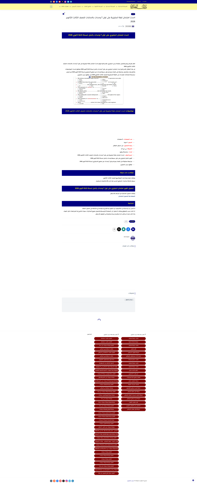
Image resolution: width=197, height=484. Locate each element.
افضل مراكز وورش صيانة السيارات (106, 374)
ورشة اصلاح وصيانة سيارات (106, 409)
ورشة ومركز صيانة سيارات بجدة (106, 402)
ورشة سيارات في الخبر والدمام (106, 377)
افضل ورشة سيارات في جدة (106, 406)
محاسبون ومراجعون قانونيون (106, 359)
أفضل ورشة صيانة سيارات (106, 462)
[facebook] (57, 2)
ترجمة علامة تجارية (133, 342)
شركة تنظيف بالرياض (133, 352)
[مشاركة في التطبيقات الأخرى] (114, 229)
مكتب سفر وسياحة (133, 359)
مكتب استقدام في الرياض (106, 349)
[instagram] (65, 2)
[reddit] (54, 2)
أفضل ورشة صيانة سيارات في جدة (106, 391)
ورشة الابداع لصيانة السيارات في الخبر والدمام (106, 381)
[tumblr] (51, 2)
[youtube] (60, 2)
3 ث (133, 14)
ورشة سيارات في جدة (106, 398)
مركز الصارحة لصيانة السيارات (106, 420)
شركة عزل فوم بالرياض (134, 391)
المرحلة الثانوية (98, 6)
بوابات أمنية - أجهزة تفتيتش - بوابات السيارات (106, 441)
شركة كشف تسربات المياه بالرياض (133, 395)
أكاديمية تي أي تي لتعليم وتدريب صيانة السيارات (106, 469)
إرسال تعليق (129, 299)
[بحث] (51, 6)
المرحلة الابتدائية (122, 6)
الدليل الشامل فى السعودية (106, 363)
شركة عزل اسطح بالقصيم (133, 388)
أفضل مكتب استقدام (106, 342)
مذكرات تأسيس (76, 6)
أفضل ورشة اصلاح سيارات (106, 423)
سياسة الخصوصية (131, 1)
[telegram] (68, 2)
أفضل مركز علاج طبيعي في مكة (106, 473)
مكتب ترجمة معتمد (133, 338)
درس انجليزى (130, 481)
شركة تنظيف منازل (134, 381)
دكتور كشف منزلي (133, 370)
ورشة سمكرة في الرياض (106, 388)
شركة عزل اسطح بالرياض (133, 398)
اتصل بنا (144, 1)
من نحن (139, 1)
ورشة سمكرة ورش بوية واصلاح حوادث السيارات (106, 434)
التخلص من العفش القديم (133, 406)
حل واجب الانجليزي (133, 374)
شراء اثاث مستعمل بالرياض (133, 356)
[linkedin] (71, 2)
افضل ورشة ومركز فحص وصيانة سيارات (106, 445)
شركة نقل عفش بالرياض (133, 409)
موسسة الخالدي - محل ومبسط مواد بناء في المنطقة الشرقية (106, 430)
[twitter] (62, 2)
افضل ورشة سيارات (106, 452)
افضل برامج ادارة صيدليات (133, 377)
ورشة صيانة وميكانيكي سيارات (106, 395)
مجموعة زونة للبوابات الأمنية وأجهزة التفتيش (106, 370)
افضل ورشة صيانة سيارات (106, 455)
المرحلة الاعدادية (110, 6)
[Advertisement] (98, 52)
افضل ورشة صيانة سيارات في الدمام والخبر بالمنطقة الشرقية (106, 448)
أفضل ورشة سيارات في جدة (106, 345)
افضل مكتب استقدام (106, 338)
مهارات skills (65, 6)
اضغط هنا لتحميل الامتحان (126, 196)
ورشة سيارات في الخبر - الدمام (106, 427)
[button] (128, 229)
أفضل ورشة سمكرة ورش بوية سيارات (106, 438)
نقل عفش (133, 349)
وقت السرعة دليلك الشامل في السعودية (106, 367)
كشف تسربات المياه (133, 384)
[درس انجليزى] (138, 6)
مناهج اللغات (87, 6)
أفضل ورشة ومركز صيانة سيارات (106, 413)
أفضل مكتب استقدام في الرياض (106, 352)
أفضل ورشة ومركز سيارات (106, 384)
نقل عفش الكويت (133, 402)
